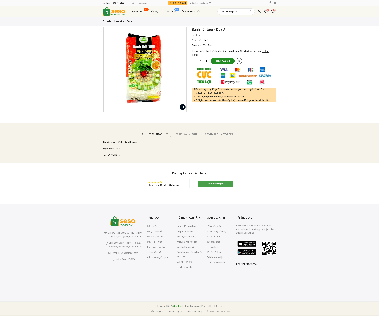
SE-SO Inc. (218, 306)
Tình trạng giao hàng (186, 236)
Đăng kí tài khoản (155, 231)
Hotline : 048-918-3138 (115, 3)
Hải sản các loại (214, 252)
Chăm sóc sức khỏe (216, 262)
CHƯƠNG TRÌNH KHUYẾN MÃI (218, 134)
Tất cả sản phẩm (214, 226)
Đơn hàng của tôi (155, 236)
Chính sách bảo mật (194, 311)
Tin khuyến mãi (154, 252)
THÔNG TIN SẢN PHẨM (157, 134)
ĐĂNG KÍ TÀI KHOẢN (178, 3)
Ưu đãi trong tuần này (217, 231)
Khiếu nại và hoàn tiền (187, 242)
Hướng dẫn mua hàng (187, 226)
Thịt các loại (212, 247)
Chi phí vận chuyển (185, 231)
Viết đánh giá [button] (215, 183)
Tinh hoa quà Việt (215, 257)
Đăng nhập (152, 226)
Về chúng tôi (157, 311)
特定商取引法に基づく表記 (218, 311)
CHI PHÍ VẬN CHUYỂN (186, 134)
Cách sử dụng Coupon (157, 257)
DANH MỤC (140, 11)
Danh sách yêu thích (156, 247)
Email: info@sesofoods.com (125, 253)
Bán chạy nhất (213, 242)
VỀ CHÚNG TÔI (192, 11)
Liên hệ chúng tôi (184, 267)
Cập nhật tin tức (184, 262)
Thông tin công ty (174, 311)
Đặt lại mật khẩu (154, 242)
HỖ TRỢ (154, 11)
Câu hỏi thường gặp (186, 247)
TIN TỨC (172, 11)
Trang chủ (107, 21)
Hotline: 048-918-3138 (125, 259)
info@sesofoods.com (138, 3)
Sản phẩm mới (213, 236)
